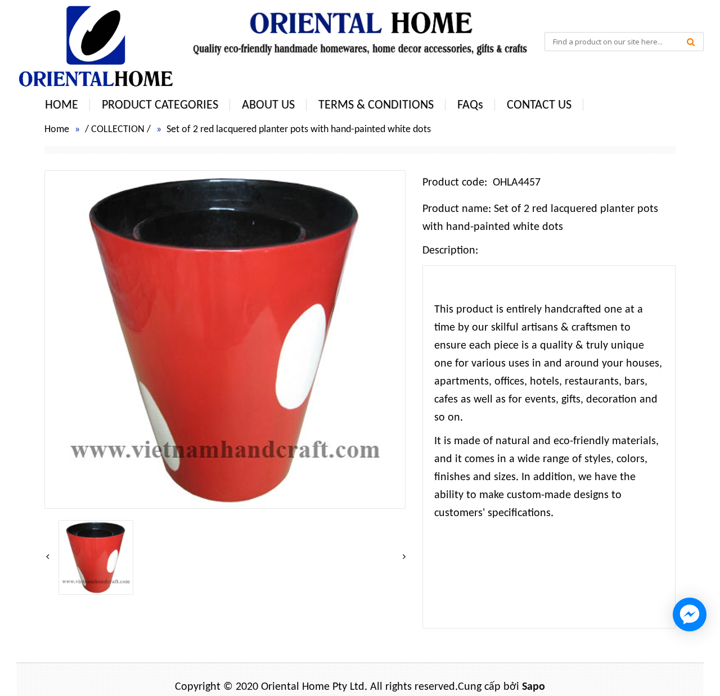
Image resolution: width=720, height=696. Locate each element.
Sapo (533, 687)
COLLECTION (118, 129)
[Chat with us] (689, 614)
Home (56, 129)
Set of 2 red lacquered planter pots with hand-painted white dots (298, 129)
